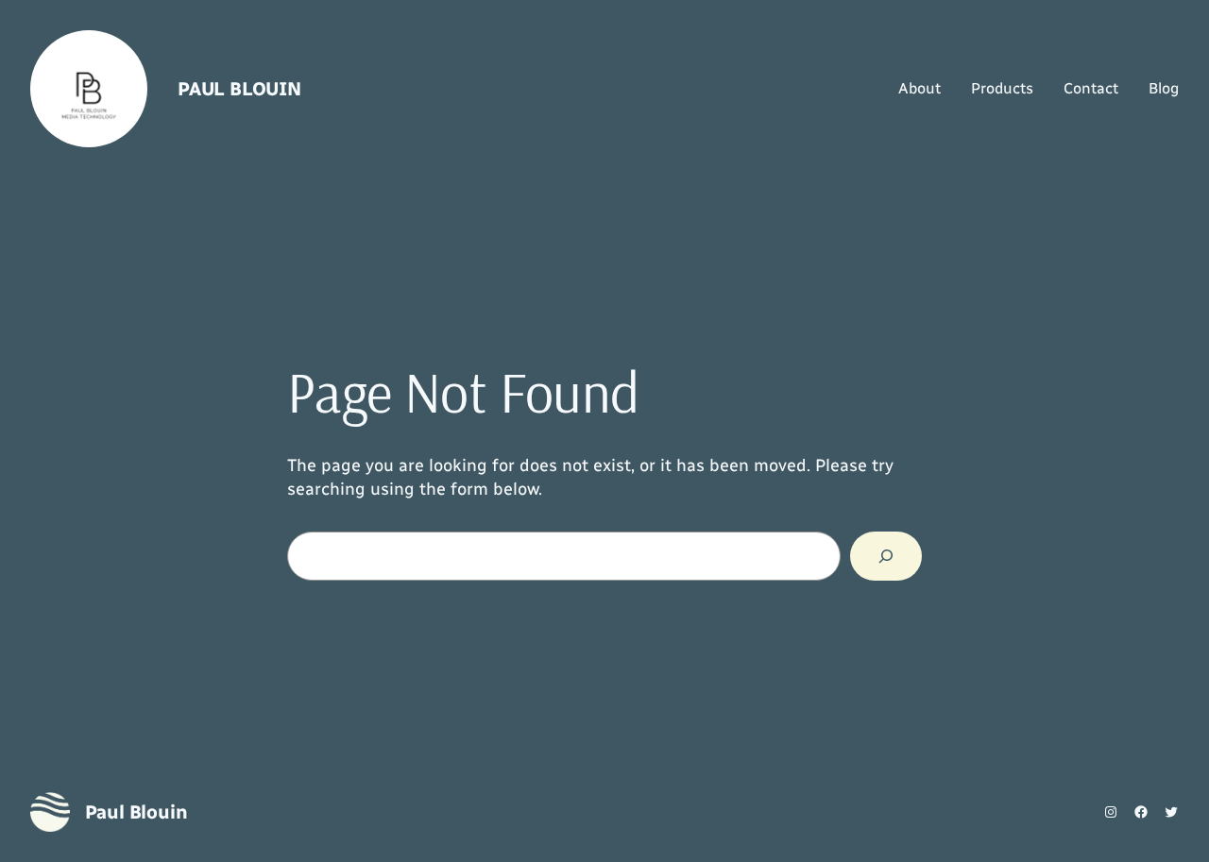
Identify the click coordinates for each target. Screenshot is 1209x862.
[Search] (886, 556)
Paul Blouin (239, 88)
